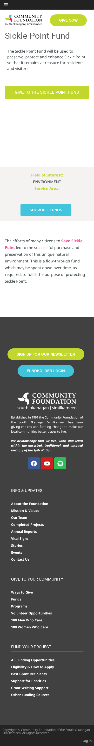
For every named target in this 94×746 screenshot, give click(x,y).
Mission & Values (25, 510)
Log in (87, 741)
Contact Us (20, 559)
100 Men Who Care (26, 620)
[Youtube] (47, 463)
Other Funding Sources (30, 694)
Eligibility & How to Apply (32, 667)
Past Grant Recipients (29, 674)
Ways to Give (22, 592)
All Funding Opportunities (32, 660)
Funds (16, 599)
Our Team (19, 517)
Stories (17, 545)
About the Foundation (29, 503)
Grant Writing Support (29, 687)
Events (16, 552)
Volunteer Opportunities (31, 613)
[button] (47, 92)
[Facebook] (34, 463)
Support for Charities (28, 681)
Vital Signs (19, 538)
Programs (19, 606)
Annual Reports (24, 531)
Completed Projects (27, 524)
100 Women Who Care (29, 627)
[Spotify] (60, 463)
